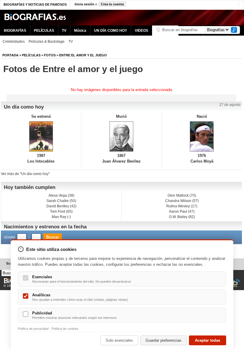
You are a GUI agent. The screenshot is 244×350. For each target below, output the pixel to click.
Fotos (50, 55)
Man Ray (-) (61, 217)
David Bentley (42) (61, 206)
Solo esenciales (119, 340)
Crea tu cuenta (112, 4)
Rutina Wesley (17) (181, 206)
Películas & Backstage (47, 41)
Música (80, 30)
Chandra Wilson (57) (182, 201)
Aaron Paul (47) (182, 211)
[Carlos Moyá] (202, 136)
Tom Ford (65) (61, 211)
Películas (31, 55)
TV (64, 30)
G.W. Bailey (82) (182, 217)
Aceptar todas (207, 340)
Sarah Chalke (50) (61, 201)
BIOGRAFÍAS (15, 30)
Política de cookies (65, 328)
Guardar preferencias (164, 340)
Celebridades (14, 41)
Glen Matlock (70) (182, 195)
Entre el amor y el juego (83, 55)
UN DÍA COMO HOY (110, 30)
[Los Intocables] (41, 136)
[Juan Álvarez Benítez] (121, 136)
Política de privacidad (33, 328)
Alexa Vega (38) (61, 195)
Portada (10, 55)
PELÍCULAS (44, 30)
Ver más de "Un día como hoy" (25, 174)
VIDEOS (141, 30)
